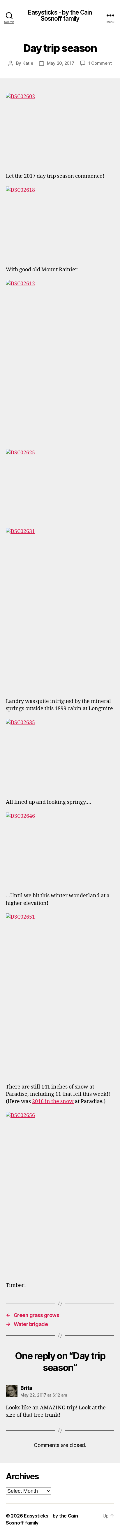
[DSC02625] (60, 485)
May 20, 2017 (60, 63)
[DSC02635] (60, 755)
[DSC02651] (60, 994)
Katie (27, 63)
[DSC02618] (60, 223)
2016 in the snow (53, 1101)
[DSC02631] (60, 609)
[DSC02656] (60, 1193)
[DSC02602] (60, 129)
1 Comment (100, 63)
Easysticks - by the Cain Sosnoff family (60, 15)
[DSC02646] (60, 849)
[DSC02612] (60, 361)
